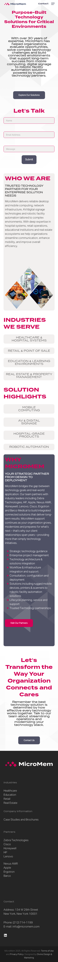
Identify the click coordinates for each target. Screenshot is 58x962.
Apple (7, 867)
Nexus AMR (11, 863)
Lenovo (8, 856)
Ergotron (9, 871)
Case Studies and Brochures (21, 819)
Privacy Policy (17, 954)
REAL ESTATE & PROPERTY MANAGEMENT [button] (29, 376)
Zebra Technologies (16, 840)
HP (5, 852)
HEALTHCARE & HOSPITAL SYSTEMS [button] (29, 339)
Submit (29, 159)
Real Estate (10, 803)
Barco (7, 876)
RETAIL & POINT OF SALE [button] (29, 350)
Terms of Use (47, 951)
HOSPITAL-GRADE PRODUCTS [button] (29, 435)
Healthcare (10, 790)
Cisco (7, 844)
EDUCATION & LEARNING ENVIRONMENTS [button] (29, 362)
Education (10, 794)
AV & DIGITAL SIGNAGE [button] (29, 422)
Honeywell (10, 848)
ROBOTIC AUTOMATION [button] (29, 446)
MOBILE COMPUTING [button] (29, 409)
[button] (53, 3)
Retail (7, 799)
